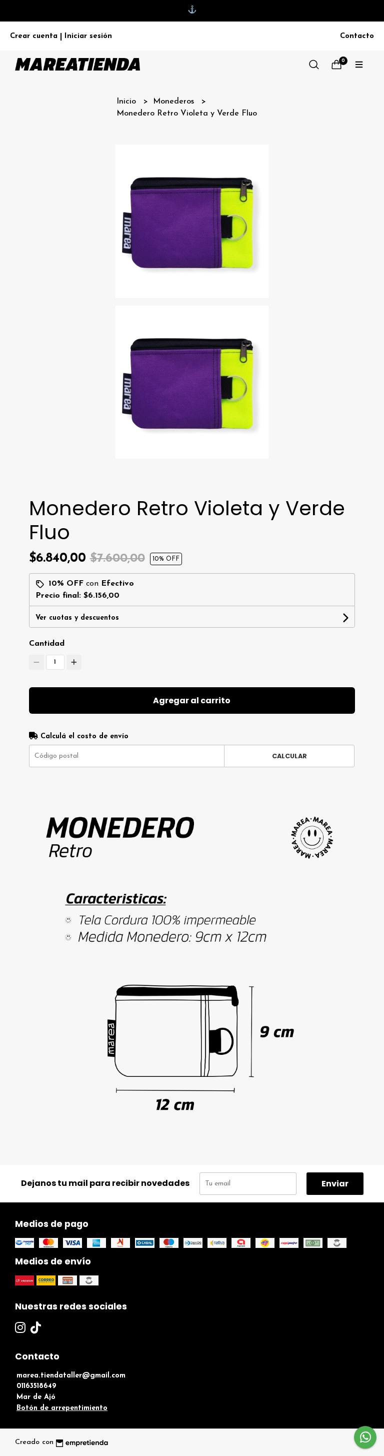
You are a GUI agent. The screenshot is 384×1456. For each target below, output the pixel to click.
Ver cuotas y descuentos (77, 618)
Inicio (127, 102)
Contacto (357, 36)
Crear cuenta (34, 36)
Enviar (335, 1183)
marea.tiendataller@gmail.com (71, 1375)
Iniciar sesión (88, 36)
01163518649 (36, 1386)
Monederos (174, 102)
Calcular (289, 756)
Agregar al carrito (191, 700)
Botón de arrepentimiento (62, 1408)
